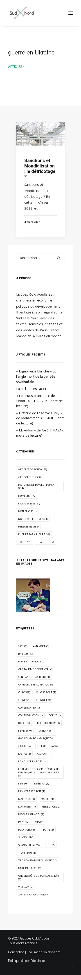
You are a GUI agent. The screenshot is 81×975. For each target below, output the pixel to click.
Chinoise (43, 700)
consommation (30, 715)
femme (25, 730)
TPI (50, 845)
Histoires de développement (37, 486)
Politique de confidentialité (26, 961)
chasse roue (46, 692)
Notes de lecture (32, 518)
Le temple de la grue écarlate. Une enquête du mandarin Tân (38, 772)
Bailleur (25, 653)
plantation (27, 829)
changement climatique (36, 684)
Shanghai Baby (29, 845)
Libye (23, 783)
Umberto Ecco (29, 868)
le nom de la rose (31, 761)
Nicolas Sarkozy (31, 814)
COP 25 (55, 715)
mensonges (51, 806)
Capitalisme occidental (35, 669)
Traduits (45, 542)
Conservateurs (30, 707)
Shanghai (26, 837)
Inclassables (29, 503)
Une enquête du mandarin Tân (38, 877)
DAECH (24, 723)
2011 (22, 646)
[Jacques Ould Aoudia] (21, 13)
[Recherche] (40, 257)
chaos (24, 692)
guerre (24, 746)
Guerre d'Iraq (48, 746)
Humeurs (27, 495)
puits (48, 829)
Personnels (28, 526)
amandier (41, 646)
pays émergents (30, 822)
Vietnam (25, 886)
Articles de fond (32, 469)
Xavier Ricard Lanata (33, 894)
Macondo (26, 799)
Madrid (47, 799)
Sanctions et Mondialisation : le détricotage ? (39, 168)
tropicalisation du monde (37, 860)
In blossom (52, 952)
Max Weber (27, 806)
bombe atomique (31, 661)
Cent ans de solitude (34, 676)
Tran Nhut (27, 852)
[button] (70, 13)
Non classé (27, 511)
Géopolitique (29, 477)
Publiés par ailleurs (34, 534)
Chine (24, 700)
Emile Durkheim (48, 723)
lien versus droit (31, 791)
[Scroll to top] (72, 966)
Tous (24, 542)
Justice (24, 753)
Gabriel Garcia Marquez (36, 738)
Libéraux (41, 783)
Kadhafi (43, 753)
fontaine (45, 730)
